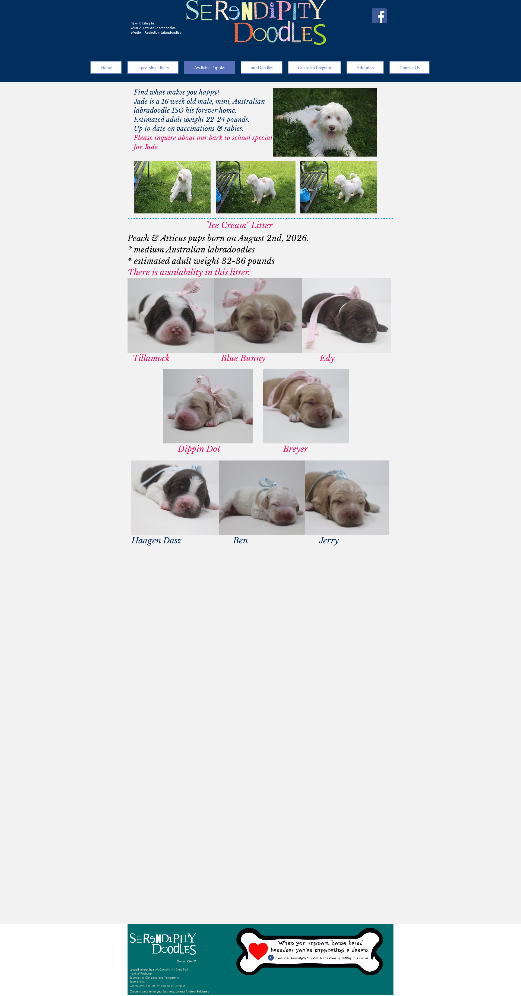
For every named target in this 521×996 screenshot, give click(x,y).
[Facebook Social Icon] (379, 15)
